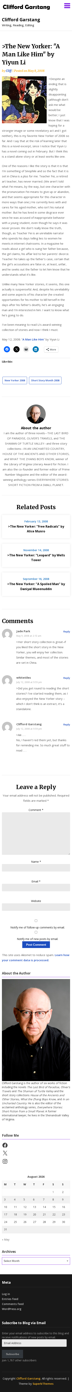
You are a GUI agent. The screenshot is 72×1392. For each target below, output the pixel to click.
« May (5, 1239)
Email (36, 881)
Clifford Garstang (21, 19)
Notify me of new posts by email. (37, 939)
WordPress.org (11, 1309)
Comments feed (13, 1304)
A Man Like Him (33, 339)
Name (36, 861)
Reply (66, 631)
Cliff (9, 71)
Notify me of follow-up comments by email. (37, 927)
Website (36, 901)
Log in (6, 1294)
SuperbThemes (43, 1383)
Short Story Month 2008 (45, 380)
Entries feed (10, 1299)
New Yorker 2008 (15, 380)
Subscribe (12, 1354)
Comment (36, 810)
